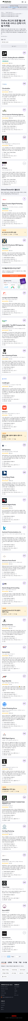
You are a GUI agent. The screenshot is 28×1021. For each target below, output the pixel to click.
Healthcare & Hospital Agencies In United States (11, 13)
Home (2, 12)
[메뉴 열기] (25, 2)
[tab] (3, 962)
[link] (22, 2)
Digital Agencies (9, 12)
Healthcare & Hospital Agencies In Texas (9, 14)
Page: (12, 956)
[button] (14, 42)
